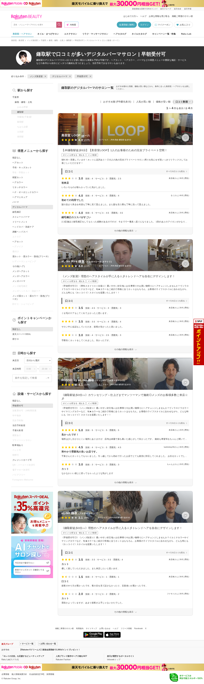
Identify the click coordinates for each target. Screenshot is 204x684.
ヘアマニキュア (19, 197)
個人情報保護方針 (19, 674)
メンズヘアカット (21, 271)
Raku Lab (186, 34)
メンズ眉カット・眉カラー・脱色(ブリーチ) (31, 297)
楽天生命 (177, 9)
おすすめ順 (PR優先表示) (117, 101)
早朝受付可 (79, 40)
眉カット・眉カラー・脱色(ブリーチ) (30, 256)
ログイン (144, 24)
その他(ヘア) (18, 266)
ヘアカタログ (119, 34)
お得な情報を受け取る (159, 16)
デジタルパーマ (92, 40)
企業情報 (5, 674)
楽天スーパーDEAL (21, 334)
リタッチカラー (19, 187)
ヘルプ (143, 16)
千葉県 (43, 40)
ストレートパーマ (21, 217)
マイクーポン (164, 24)
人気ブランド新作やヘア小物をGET (71, 656)
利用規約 (79, 628)
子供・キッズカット (22, 167)
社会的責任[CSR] (36, 674)
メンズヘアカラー (21, 276)
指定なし (16, 157)
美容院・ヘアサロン (22, 34)
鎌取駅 (69, 40)
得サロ (15, 339)
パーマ (15, 202)
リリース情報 (126, 628)
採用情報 (50, 674)
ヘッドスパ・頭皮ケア (23, 227)
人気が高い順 (143, 101)
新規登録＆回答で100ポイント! (144, 9)
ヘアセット (17, 241)
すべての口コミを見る (175, 171)
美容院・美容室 (17, 40)
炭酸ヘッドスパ (19, 231)
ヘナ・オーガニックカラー (25, 192)
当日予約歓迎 (18, 425)
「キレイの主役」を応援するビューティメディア (22, 656)
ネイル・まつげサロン (48, 34)
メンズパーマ (18, 281)
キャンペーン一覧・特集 (164, 34)
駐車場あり (17, 445)
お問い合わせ (104, 628)
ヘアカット (17, 162)
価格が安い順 (163, 101)
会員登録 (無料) (126, 24)
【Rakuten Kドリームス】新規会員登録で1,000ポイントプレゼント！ (49, 650)
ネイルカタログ (139, 34)
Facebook (138, 628)
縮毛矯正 (16, 212)
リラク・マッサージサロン (95, 34)
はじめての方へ (130, 16)
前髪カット (17, 177)
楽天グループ (165, 9)
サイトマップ (91, 628)
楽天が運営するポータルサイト (120, 656)
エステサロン (70, 34)
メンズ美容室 (32, 40)
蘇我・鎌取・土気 (56, 40)
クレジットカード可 (22, 460)
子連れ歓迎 (17, 430)
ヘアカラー (17, 182)
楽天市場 (187, 9)
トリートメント (19, 222)
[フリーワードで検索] (59, 25)
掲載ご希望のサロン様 (182, 16)
